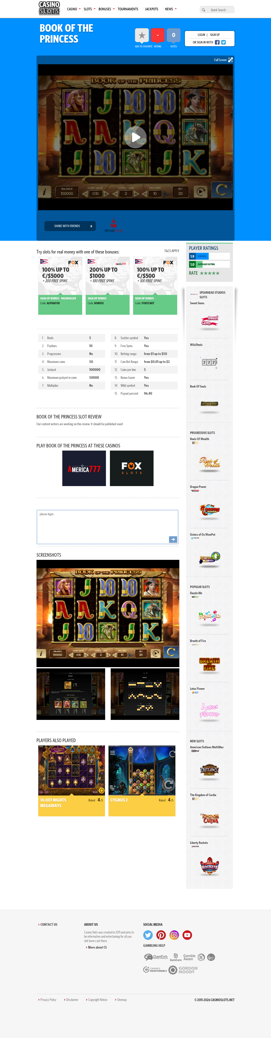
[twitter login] (223, 42)
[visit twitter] (148, 935)
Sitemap (122, 1000)
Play (209, 320)
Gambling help (154, 945)
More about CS (97, 947)
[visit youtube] (187, 935)
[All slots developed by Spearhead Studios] (113, 226)
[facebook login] (217, 42)
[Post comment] (173, 539)
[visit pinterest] (161, 935)
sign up (215, 35)
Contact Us (48, 924)
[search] (203, 9)
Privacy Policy (48, 1000)
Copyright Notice (97, 1000)
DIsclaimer (72, 1000)
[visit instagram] (174, 935)
